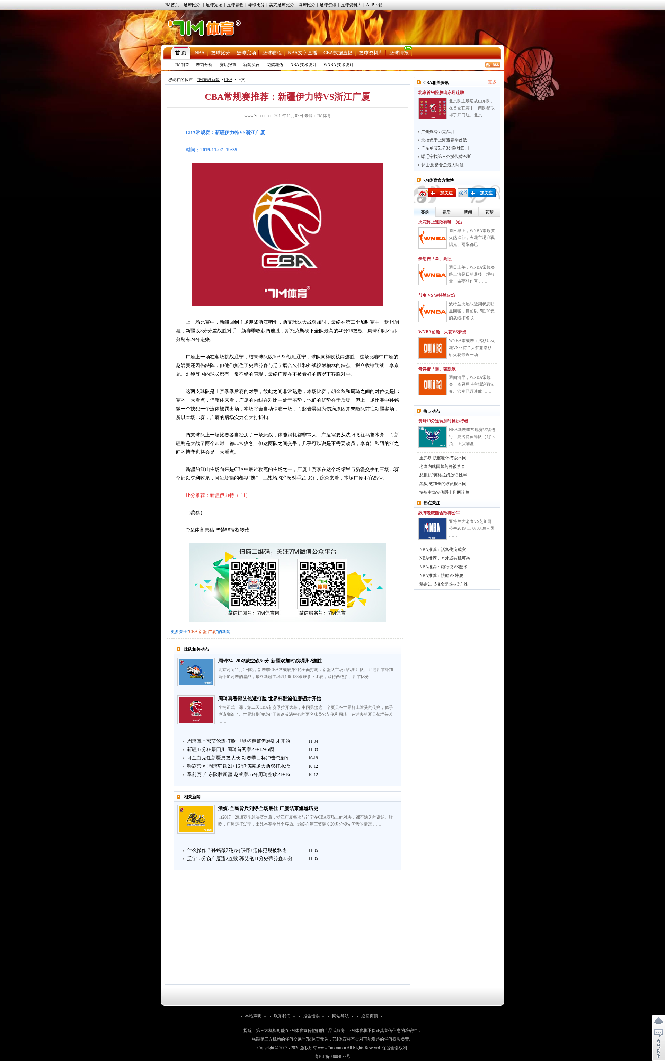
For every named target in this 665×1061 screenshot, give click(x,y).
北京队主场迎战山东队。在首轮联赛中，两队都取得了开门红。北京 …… (472, 108)
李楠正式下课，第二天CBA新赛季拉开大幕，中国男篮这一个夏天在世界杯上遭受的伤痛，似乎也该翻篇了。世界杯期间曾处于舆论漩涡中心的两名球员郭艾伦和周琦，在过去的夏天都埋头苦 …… (305, 714)
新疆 (202, 631)
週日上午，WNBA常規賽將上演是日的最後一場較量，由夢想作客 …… (472, 274)
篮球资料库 (371, 52)
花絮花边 (275, 64)
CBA (228, 79)
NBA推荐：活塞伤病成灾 (442, 549)
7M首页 (172, 4)
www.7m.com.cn (258, 115)
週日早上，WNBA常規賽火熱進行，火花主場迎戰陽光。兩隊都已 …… (472, 237)
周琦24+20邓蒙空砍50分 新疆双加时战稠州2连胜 (270, 660)
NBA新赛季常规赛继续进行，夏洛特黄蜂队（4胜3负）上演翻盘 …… (472, 436)
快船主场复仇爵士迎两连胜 (444, 492)
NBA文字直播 (302, 52)
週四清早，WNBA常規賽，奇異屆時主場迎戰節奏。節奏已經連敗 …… (472, 384)
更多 (492, 82)
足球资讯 (328, 4)
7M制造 (182, 64)
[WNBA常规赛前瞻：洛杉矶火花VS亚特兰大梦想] (432, 348)
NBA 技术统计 (303, 64)
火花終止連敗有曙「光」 (441, 222)
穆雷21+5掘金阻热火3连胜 (443, 584)
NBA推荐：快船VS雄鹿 (441, 575)
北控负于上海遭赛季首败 (444, 139)
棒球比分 (256, 4)
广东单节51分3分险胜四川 (445, 148)
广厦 (212, 631)
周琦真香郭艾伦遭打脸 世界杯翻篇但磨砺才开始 (269, 698)
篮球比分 (220, 52)
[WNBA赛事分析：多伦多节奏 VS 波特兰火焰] (432, 311)
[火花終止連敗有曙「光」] (432, 238)
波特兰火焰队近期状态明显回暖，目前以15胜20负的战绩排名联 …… (472, 311)
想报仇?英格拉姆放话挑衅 (443, 475)
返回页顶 (369, 1016)
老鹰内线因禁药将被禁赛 (442, 466)
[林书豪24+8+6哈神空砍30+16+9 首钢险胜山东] (432, 108)
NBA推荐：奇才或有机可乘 (444, 558)
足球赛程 (235, 4)
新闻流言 (251, 64)
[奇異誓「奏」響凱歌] (432, 384)
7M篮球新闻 (208, 79)
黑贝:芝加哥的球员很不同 (442, 483)
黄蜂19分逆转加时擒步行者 (443, 421)
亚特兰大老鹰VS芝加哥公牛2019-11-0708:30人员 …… (471, 528)
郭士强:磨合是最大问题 (442, 164)
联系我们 (282, 1016)
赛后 (446, 211)
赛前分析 (204, 64)
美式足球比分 (281, 4)
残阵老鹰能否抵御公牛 (439, 512)
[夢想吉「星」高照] (432, 274)
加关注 (446, 192)
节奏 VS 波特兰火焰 (436, 295)
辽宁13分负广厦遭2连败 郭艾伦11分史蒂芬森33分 (240, 858)
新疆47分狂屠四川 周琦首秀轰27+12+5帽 (230, 749)
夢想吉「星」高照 (435, 258)
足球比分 (192, 4)
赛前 (425, 211)
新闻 (468, 211)
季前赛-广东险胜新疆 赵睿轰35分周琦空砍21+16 (238, 774)
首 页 (180, 52)
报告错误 (311, 1016)
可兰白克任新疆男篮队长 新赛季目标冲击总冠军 (238, 757)
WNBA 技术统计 (338, 64)
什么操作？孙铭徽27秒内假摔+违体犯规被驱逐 (237, 850)
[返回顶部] (658, 1021)
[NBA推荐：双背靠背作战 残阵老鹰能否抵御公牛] (432, 529)
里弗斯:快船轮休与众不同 (442, 457)
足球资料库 (351, 4)
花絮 (489, 211)
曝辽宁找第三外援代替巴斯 (446, 156)
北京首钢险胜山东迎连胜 (441, 92)
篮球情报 (399, 52)
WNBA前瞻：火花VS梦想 (442, 332)
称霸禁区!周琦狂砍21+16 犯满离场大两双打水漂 (238, 766)
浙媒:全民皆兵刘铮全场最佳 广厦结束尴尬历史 (268, 808)
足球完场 (214, 4)
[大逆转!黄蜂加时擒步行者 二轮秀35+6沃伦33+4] (432, 437)
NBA (200, 52)
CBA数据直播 (338, 52)
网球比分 (307, 4)
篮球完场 (246, 52)
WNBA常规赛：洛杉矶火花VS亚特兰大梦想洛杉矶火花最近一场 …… (472, 347)
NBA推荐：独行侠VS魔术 (443, 566)
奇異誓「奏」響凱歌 (437, 368)
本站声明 (253, 1016)
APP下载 (374, 4)
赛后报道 (228, 64)
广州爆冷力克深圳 (437, 131)
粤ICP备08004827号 (333, 1056)
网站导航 (340, 1016)
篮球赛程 (272, 52)
